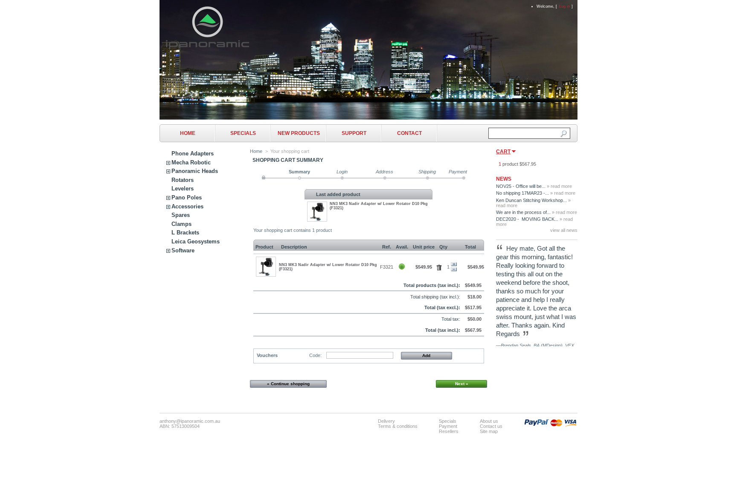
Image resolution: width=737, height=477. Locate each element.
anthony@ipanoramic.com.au (190, 421)
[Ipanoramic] (207, 46)
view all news (563, 230)
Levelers (182, 188)
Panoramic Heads (194, 171)
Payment (448, 426)
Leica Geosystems (195, 241)
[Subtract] (454, 269)
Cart (503, 152)
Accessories (187, 206)
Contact (409, 133)
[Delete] (440, 266)
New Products (299, 133)
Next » (461, 383)
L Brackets (185, 232)
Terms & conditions (398, 426)
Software (182, 250)
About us (489, 421)
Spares (180, 215)
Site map (489, 431)
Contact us (491, 426)
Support (354, 133)
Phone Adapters (192, 153)
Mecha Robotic (191, 162)
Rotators (182, 180)
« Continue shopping (288, 383)
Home (187, 133)
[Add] (454, 264)
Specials (243, 133)
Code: (315, 355)
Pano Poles (186, 197)
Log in (564, 6)
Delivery (386, 421)
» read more (559, 186)
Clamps (181, 224)
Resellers (448, 431)
